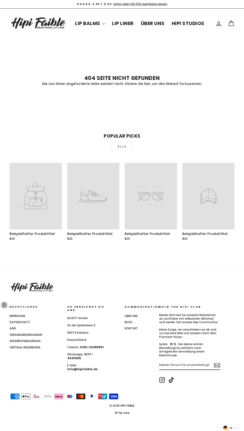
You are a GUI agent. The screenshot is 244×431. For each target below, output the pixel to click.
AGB (13, 328)
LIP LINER (123, 23)
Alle (122, 147)
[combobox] (230, 428)
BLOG (128, 322)
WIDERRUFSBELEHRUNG (25, 341)
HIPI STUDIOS (188, 23)
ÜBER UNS (153, 23)
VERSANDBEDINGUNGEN (26, 335)
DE (231, 427)
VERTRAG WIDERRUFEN (25, 347)
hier (147, 83)
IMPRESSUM (17, 316)
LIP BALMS (88, 23)
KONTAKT (131, 328)
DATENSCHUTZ (20, 322)
